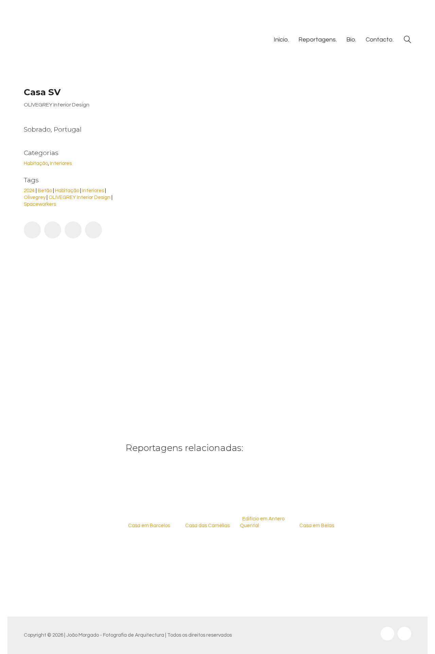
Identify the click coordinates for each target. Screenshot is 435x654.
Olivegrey (35, 197)
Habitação (36, 163)
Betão (45, 190)
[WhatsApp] (52, 229)
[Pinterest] (73, 229)
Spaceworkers (40, 204)
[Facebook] (32, 229)
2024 (29, 190)
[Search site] (407, 40)
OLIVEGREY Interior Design (79, 197)
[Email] (93, 229)
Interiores (61, 163)
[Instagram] (387, 633)
